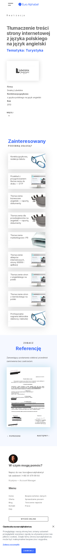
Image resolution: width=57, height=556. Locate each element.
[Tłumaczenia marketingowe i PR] (26, 247)
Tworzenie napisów (33, 502)
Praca (27, 506)
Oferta (11, 499)
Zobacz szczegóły (11, 544)
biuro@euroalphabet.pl (33, 472)
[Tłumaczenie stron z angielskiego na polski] (26, 286)
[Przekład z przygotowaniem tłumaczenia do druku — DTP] (26, 188)
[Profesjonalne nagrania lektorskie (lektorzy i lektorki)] (26, 325)
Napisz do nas (15, 472)
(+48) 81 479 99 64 (30, 475)
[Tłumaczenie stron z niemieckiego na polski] (26, 306)
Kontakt (12, 506)
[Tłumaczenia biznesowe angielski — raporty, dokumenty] (26, 207)
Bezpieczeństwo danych (35, 496)
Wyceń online (28, 519)
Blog (10, 502)
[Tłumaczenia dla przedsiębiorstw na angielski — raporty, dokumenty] (26, 227)
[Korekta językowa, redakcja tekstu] (26, 168)
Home (11, 496)
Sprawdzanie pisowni (34, 499)
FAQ (10, 509)
